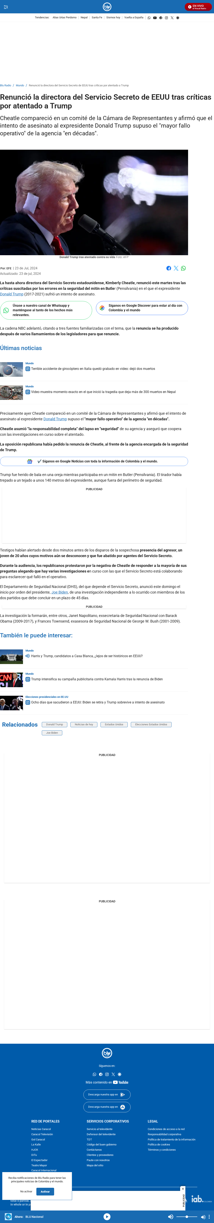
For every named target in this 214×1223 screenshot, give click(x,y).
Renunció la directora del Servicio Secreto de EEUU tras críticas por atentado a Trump (79, 85)
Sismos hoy (113, 17)
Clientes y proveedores (100, 1155)
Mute (170, 1216)
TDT (89, 1139)
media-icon (107, 1217)
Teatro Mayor (39, 1165)
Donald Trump (11, 294)
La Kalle (36, 1145)
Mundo (20, 85)
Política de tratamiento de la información (171, 1139)
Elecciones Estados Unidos (151, 724)
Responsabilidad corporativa (164, 1134)
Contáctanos (94, 1150)
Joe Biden (59, 592)
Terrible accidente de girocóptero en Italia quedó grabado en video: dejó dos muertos (93, 369)
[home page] (107, 7)
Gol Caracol (38, 1139)
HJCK (34, 1150)
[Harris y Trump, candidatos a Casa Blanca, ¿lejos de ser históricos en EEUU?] (11, 656)
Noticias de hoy (84, 724)
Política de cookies (159, 1145)
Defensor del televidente (101, 1134)
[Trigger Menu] (5, 7)
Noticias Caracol (41, 1129)
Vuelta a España (133, 17)
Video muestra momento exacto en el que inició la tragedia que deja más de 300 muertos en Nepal (103, 392)
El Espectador (39, 1160)
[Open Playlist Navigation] (209, 1217)
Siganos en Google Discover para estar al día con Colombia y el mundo (145, 308)
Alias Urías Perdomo (64, 17)
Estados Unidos (114, 724)
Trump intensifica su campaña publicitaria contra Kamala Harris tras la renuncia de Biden (97, 679)
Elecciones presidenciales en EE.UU (46, 696)
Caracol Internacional (43, 1170)
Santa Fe (97, 17)
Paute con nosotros (98, 1160)
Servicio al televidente (99, 1129)
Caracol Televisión (42, 1134)
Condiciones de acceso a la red (166, 1129)
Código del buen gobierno (101, 1145)
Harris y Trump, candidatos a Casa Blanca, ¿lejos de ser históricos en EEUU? (87, 656)
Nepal (84, 17)
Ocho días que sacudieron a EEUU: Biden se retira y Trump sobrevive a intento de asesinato (98, 702)
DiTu (34, 1155)
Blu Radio (5, 85)
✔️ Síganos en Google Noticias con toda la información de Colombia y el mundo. (97, 461)
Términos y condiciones (162, 1150)
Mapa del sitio (95, 1165)
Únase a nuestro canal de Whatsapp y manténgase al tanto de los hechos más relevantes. (43, 310)
